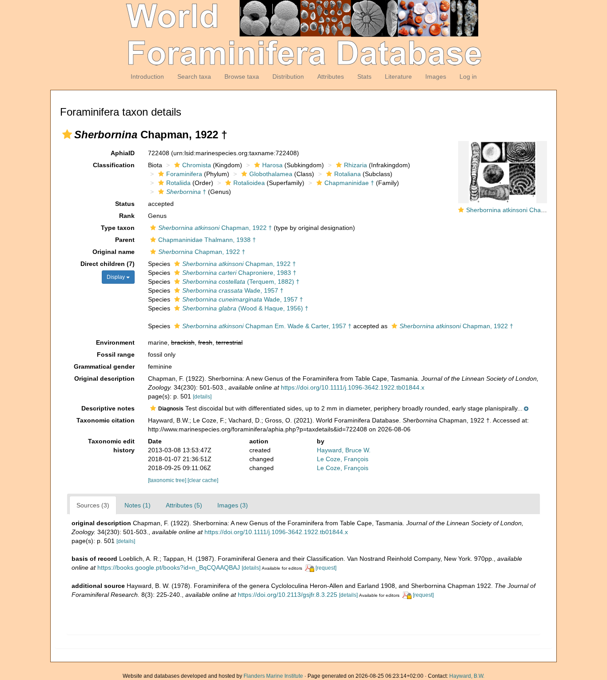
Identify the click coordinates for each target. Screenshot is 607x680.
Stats (364, 76)
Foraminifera (184, 173)
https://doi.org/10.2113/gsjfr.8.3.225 (287, 594)
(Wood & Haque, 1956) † (245, 308)
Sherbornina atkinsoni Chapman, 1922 (520, 209)
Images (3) (232, 505)
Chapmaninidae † (349, 182)
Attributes (330, 76)
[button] (67, 134)
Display (116, 277)
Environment (115, 342)
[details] (202, 397)
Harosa (272, 165)
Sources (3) (92, 505)
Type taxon (118, 227)
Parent (125, 239)
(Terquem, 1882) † (241, 281)
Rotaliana (347, 173)
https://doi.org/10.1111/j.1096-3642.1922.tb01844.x (352, 387)
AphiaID (123, 153)
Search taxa (194, 76)
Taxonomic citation (105, 420)
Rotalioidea (249, 182)
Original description (104, 378)
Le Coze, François (342, 459)
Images (435, 76)
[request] (325, 568)
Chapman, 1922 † (215, 227)
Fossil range (116, 354)
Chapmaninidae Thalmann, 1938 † (207, 239)
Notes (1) (137, 505)
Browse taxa (241, 76)
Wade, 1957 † (233, 290)
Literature (398, 76)
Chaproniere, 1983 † (239, 272)
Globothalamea (270, 173)
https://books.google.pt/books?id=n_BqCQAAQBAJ (168, 567)
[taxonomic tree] (168, 480)
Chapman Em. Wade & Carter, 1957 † (266, 326)
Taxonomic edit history (111, 446)
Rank (127, 215)
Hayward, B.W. (466, 676)
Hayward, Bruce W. (344, 450)
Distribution (288, 76)
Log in (468, 76)
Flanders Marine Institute (273, 676)
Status (125, 203)
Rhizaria (355, 165)
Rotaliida (178, 182)
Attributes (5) (184, 505)
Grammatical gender (104, 366)
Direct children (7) (107, 263)
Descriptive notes (108, 408)
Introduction (147, 76)
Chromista (196, 165)
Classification (114, 165)
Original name (113, 251)
